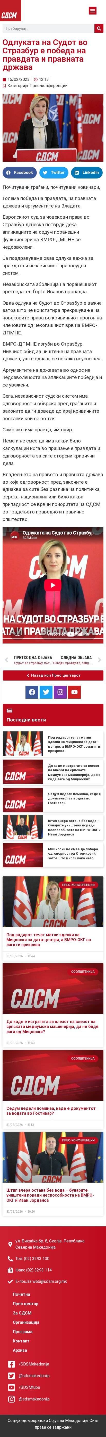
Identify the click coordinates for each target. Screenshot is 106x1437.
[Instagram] (60, 692)
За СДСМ (22, 1313)
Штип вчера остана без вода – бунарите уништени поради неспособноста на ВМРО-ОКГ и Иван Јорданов (50, 1195)
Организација (26, 1322)
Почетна (21, 1294)
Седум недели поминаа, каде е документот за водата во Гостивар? (74, 798)
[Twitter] (46, 692)
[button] (92, 11)
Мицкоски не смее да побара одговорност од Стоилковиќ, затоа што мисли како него (73, 853)
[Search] (98, 28)
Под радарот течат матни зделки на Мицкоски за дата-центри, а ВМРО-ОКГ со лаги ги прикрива (48, 939)
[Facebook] (31, 692)
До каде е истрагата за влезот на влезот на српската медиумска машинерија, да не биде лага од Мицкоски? (52, 1026)
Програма (22, 1331)
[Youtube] (74, 692)
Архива (20, 1350)
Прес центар (25, 1303)
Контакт (21, 1341)
